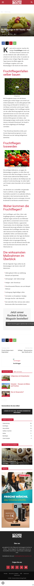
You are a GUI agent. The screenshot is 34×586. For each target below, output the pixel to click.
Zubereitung (7, 12)
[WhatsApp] (14, 43)
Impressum (26, 573)
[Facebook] (3, 43)
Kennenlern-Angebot (13, 573)
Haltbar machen (5, 396)
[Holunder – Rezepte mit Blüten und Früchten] (6, 386)
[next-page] (5, 400)
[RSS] (21, 567)
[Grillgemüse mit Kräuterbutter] (6, 378)
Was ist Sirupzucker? (17, 392)
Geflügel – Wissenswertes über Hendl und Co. (25, 351)
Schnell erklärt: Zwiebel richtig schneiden (17, 461)
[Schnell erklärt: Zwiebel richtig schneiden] (17, 456)
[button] (2, 2)
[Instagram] (12, 567)
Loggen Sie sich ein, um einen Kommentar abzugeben (17, 411)
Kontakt (5, 573)
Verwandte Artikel (7, 371)
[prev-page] (3, 400)
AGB (21, 573)
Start (2, 12)
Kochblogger (17, 363)
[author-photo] (17, 360)
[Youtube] (26, 567)
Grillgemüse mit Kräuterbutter (20, 376)
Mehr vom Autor (18, 371)
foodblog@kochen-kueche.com (23, 556)
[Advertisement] (17, 7)
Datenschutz (17, 575)
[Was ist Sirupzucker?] (6, 394)
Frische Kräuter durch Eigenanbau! (7, 351)
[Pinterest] (11, 43)
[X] (7, 43)
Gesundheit (4, 388)
